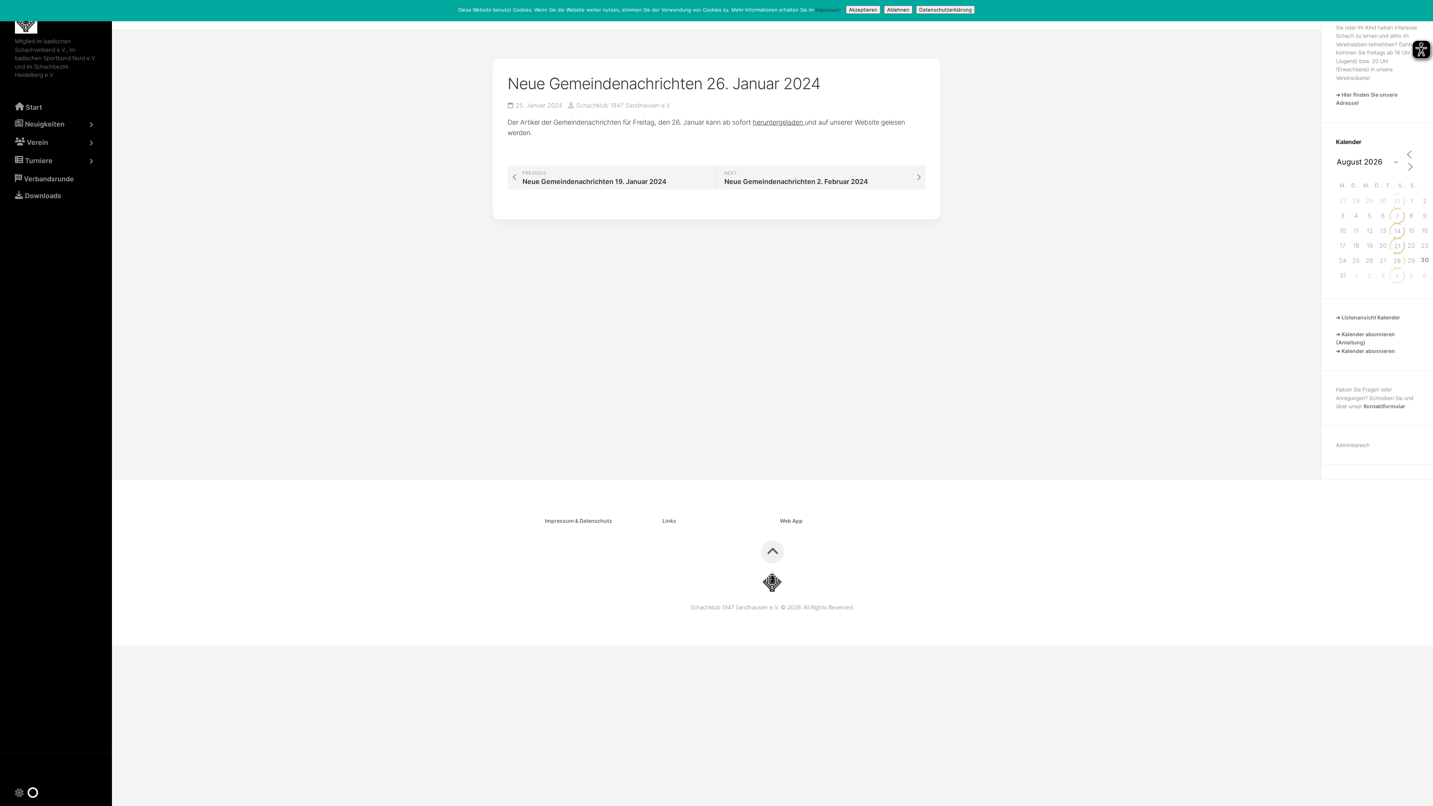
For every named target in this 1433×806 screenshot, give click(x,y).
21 (1397, 246)
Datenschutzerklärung (945, 10)
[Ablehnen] (1423, 11)
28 (1397, 261)
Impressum (828, 10)
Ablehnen (898, 10)
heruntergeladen (779, 122)
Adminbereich (1353, 445)
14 (1397, 231)
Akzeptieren (863, 10)
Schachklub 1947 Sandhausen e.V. (623, 105)
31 (1397, 201)
